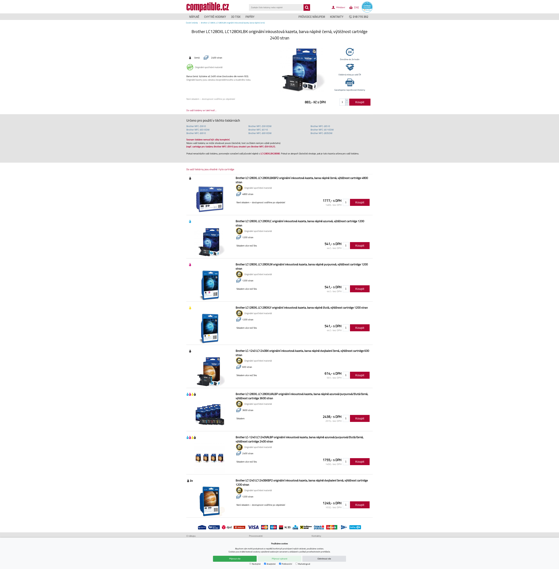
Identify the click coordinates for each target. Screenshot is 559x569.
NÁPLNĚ (194, 17)
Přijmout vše (234, 559)
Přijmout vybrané (279, 559)
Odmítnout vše (324, 559)
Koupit (359, 102)
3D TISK (235, 17)
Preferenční (287, 563)
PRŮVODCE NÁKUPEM (311, 17)
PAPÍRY (249, 17)
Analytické (271, 563)
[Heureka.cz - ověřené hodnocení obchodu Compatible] (367, 11)
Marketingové (304, 563)
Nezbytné (256, 563)
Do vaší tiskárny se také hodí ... (201, 110)
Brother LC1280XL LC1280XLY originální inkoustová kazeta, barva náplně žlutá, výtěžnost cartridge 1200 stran (302, 307)
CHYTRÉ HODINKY (215, 17)
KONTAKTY (336, 17)
